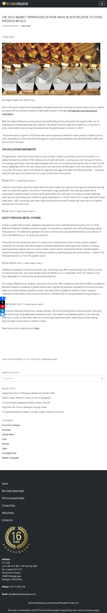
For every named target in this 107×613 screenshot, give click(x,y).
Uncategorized (9, 453)
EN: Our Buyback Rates (13, 498)
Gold (23, 26)
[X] (2, 303)
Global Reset (8, 434)
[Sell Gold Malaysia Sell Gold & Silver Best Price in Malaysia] (15, 4)
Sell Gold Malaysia (37, 602)
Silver (28, 26)
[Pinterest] (2, 307)
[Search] (102, 379)
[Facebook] (2, 299)
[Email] (2, 314)
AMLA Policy (8, 512)
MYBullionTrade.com (68, 602)
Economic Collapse (11, 425)
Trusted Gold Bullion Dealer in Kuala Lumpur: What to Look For (33, 411)
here (37, 328)
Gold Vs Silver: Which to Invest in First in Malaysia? (26, 397)
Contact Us (7, 519)
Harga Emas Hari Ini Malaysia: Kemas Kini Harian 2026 (28, 393)
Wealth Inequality (10, 457)
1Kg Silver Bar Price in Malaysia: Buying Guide (24, 407)
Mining (5, 443)
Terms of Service (85, 610)
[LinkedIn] (2, 310)
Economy (6, 429)
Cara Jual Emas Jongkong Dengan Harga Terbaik (26, 402)
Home (5, 483)
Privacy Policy (8, 505)
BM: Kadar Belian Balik (13, 490)
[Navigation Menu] (102, 3)
